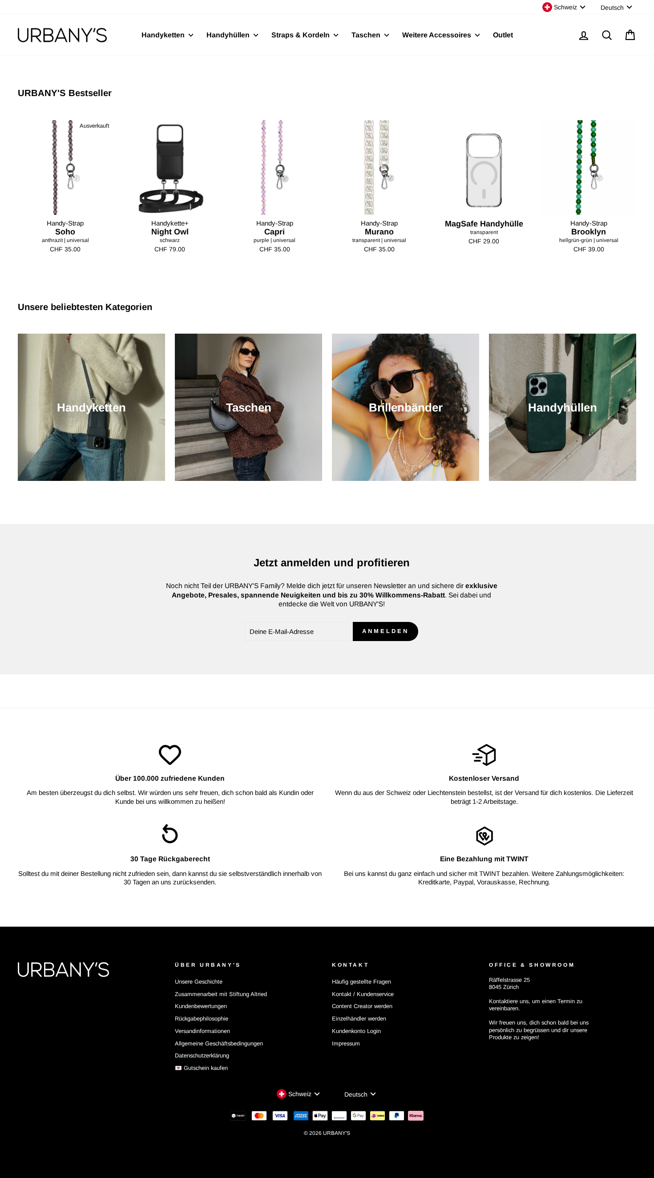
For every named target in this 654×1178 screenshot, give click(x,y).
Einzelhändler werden (359, 1018)
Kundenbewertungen (201, 1006)
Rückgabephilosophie (201, 1018)
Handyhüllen (228, 35)
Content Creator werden (362, 1006)
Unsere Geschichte (198, 981)
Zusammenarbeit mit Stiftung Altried (221, 994)
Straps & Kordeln (301, 35)
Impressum (346, 1043)
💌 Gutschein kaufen (201, 1068)
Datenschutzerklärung (202, 1055)
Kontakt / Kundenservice (363, 994)
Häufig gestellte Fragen (361, 981)
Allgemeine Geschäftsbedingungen (219, 1043)
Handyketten (163, 35)
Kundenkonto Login (356, 1031)
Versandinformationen (202, 1031)
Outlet (503, 35)
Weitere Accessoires (437, 35)
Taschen (366, 35)
